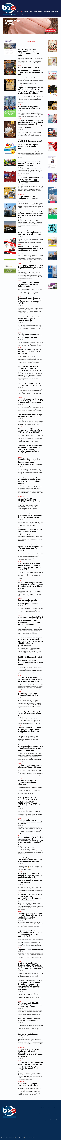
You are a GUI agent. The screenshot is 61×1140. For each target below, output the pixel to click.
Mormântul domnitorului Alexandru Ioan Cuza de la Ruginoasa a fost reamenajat (29, 695)
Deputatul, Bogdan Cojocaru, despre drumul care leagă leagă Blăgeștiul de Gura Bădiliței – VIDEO (30, 300)
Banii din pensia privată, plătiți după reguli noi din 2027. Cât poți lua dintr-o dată (30, 163)
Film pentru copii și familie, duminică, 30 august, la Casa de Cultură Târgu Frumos (30, 1005)
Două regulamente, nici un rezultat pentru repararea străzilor (28, 198)
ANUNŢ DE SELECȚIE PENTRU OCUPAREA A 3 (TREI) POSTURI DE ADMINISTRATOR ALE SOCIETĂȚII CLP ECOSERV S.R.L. (29, 802)
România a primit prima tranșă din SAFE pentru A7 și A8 (30, 415)
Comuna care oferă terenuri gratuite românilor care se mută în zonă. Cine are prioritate (30, 515)
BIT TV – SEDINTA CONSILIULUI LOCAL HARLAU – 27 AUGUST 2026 (29, 500)
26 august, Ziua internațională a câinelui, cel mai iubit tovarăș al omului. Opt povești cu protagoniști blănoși (30, 916)
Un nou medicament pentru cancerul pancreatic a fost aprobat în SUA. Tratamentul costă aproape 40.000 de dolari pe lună (30, 70)
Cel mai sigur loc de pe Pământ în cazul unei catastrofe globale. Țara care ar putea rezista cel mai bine (30, 480)
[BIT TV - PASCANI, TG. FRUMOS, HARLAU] (3, 8)
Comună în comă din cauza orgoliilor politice (28, 1035)
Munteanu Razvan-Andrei (29, 1137)
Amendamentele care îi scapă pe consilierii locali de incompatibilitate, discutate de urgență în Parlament (30, 897)
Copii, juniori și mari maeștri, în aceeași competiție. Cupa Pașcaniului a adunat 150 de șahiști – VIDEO (30, 180)
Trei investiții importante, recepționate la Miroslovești (28, 1084)
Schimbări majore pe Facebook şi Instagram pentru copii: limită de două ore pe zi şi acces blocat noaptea (30, 585)
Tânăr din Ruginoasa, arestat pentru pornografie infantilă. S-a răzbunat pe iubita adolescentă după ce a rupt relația (30, 747)
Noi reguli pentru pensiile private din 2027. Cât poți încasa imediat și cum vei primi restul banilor (30, 401)
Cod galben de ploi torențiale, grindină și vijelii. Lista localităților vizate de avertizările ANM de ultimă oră (30, 461)
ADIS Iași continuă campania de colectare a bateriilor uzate (30, 1019)
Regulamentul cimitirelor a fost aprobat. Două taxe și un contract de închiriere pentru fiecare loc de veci (30, 214)
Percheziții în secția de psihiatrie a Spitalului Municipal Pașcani (30, 766)
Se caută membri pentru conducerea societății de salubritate (27, 782)
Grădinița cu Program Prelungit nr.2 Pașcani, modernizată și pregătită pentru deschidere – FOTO (30, 730)
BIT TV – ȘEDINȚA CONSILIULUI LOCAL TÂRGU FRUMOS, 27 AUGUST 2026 (30, 430)
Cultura (19, 244)
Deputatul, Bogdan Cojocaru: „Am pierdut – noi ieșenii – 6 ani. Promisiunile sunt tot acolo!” (30, 859)
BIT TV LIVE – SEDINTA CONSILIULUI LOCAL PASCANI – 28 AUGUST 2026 (29, 368)
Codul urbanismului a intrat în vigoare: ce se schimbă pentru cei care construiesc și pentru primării (30, 547)
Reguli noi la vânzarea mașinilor (30, 950)
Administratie (21, 194)
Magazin (19, 457)
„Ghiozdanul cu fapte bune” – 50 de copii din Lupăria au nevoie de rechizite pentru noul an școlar (30, 267)
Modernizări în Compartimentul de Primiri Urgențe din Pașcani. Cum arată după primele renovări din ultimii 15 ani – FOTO (30, 1066)
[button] (58, 6)
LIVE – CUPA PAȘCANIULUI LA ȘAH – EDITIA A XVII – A (29, 385)
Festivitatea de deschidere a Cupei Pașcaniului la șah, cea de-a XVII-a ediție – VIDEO (30, 336)
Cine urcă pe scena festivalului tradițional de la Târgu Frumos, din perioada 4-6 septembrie (30, 679)
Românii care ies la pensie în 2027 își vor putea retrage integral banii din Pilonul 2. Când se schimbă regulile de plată (29, 51)
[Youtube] (35, 1129)
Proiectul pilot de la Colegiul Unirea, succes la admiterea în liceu (29, 713)
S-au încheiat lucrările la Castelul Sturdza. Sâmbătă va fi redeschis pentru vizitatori (30, 602)
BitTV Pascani (15, 1137)
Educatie (19, 118)
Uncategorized (21, 210)
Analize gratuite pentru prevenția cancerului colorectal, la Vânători (30, 822)
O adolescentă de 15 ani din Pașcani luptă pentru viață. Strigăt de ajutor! (28, 284)
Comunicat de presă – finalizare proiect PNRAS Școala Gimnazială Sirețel (30, 318)
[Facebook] (33, 1129)
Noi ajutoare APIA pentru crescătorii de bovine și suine (29, 107)
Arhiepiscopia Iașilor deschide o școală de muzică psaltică (30, 530)
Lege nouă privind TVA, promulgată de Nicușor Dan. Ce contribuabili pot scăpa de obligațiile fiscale (30, 933)
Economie (20, 85)
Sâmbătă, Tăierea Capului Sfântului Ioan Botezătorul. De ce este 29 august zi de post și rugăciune (30, 249)
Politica (19, 296)
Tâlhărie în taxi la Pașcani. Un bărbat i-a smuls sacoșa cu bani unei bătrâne (29, 351)
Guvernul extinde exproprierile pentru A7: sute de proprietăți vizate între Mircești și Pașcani (30, 232)
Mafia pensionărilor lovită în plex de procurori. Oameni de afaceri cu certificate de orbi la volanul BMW (29, 566)
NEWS (19, 45)
